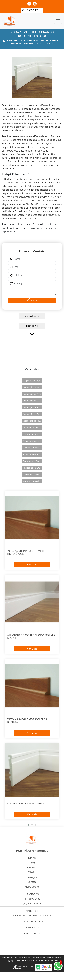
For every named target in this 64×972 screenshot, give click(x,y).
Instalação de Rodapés (32, 420)
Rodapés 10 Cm (32, 467)
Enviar (33, 300)
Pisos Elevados (32, 434)
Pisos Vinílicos (32, 447)
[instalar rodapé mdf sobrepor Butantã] (32, 686)
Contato (32, 881)
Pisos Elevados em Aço (32, 440)
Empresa (32, 867)
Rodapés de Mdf (32, 474)
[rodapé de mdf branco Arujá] (32, 770)
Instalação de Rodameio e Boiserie (32, 414)
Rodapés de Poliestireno (32, 481)
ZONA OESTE (32, 326)
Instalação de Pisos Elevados (32, 393)
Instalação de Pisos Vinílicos (32, 407)
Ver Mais (32, 564)
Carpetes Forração (32, 380)
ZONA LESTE (32, 316)
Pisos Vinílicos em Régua (32, 454)
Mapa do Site (32, 886)
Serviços (32, 877)
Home (32, 862)
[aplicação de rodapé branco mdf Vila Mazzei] (32, 602)
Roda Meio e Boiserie (32, 461)
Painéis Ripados (32, 427)
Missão (32, 872)
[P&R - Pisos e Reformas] (10, 20)
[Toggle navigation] (58, 21)
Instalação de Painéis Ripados (32, 387)
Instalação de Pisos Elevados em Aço (32, 400)
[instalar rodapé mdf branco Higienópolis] (32, 518)
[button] (28, 824)
